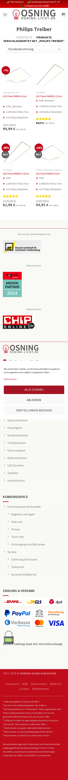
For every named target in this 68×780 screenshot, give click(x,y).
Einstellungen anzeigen (34, 410)
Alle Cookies (34, 389)
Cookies (24, 689)
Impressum (12, 684)
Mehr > (37, 701)
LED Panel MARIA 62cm (15, 96)
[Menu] (5, 14)
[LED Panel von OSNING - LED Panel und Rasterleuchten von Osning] (34, 14)
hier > (48, 728)
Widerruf (55, 684)
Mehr (47, 716)
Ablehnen (34, 400)
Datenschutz (10, 379)
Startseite (24, 37)
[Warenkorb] (63, 14)
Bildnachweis (40, 689)
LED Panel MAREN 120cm (49, 96)
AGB (25, 684)
